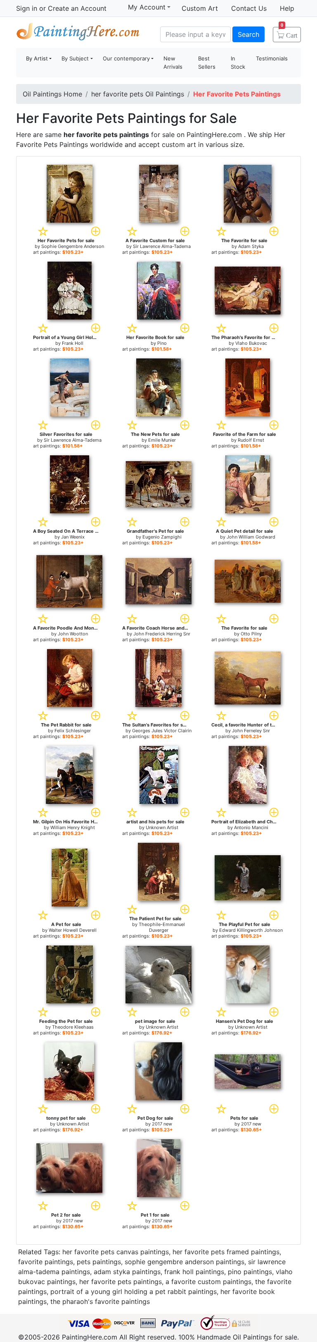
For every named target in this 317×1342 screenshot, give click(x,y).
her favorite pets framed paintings (226, 1252)
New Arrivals (172, 62)
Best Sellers (206, 62)
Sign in (26, 8)
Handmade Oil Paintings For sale (78, 33)
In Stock (238, 62)
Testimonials (272, 58)
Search (248, 34)
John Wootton (73, 634)
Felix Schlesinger (72, 731)
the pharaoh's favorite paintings (100, 1301)
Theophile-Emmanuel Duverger (162, 927)
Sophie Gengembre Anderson (72, 246)
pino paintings (250, 1271)
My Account (147, 7)
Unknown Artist (162, 827)
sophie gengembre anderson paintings (184, 1262)
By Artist (37, 58)
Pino (162, 343)
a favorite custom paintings (208, 1281)
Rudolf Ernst (251, 440)
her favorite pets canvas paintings (115, 1252)
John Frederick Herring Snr (161, 634)
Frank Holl (72, 343)
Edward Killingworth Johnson (251, 930)
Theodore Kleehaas (73, 1027)
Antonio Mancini (251, 827)
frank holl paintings (194, 1271)
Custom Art (200, 8)
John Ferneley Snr (251, 731)
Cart (289, 32)
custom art (179, 144)
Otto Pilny (251, 634)
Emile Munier (162, 440)
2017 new (162, 1124)
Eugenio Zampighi (162, 537)
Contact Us (249, 8)
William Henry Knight (72, 827)
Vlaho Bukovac (251, 343)
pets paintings (99, 1262)
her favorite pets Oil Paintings (137, 94)
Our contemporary (126, 58)
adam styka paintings (127, 1271)
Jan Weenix (73, 537)
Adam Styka (251, 246)
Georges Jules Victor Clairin (162, 731)
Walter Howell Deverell (73, 930)
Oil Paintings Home (52, 94)
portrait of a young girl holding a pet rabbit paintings (133, 1291)
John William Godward (251, 537)
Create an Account (77, 8)
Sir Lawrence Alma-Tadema (162, 246)
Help (287, 8)
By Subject (75, 58)
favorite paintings (45, 1262)
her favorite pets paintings (120, 1281)
